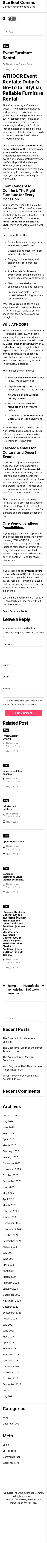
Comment (8, 644)
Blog (6, 46)
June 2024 (9, 1258)
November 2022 (12, 1372)
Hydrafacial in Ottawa (10, 737)
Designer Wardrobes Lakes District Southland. (13, 877)
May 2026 (8, 1133)
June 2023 (8, 1330)
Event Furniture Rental (15, 611)
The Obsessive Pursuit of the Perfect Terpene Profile (23, 1049)
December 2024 (12, 1223)
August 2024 (10, 1247)
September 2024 (12, 1241)
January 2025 (10, 1217)
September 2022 (12, 1384)
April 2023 (8, 1342)
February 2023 (11, 1354)
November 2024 (12, 1229)
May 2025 (8, 1193)
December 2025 (11, 1163)
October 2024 (10, 1235)
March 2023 (9, 1348)
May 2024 (8, 1265)
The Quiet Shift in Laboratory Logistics (19, 1040)
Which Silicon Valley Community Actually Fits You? (20, 1077)
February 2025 (11, 1211)
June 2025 (8, 1187)
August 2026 (10, 1115)
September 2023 (12, 1312)
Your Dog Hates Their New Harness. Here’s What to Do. (23, 1068)
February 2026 (11, 1151)
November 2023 (12, 1300)
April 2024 (8, 1270)
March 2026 (9, 1145)
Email (6, 676)
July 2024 (8, 1252)
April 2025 (8, 1199)
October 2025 (10, 1175)
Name (6, 665)
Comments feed (11, 1456)
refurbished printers (9, 808)
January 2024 (10, 1288)
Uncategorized (11, 1423)
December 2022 (11, 1366)
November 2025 (12, 1169)
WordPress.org (11, 1462)
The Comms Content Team (19, 64)
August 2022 (10, 1390)
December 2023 (11, 1294)
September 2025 (12, 1181)
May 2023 (8, 1336)
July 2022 (8, 1396)
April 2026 (8, 1139)
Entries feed (9, 1450)
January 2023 (10, 1360)
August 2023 (10, 1318)
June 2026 (8, 1127)
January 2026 (10, 1157)
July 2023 (8, 1324)
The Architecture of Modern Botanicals (18, 1059)
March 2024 (9, 1276)
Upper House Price (13, 841)
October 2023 (10, 1306)
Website (6, 688)
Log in (6, 1444)
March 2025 (9, 1205)
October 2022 (10, 1378)
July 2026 (8, 1121)
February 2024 (11, 1282)
